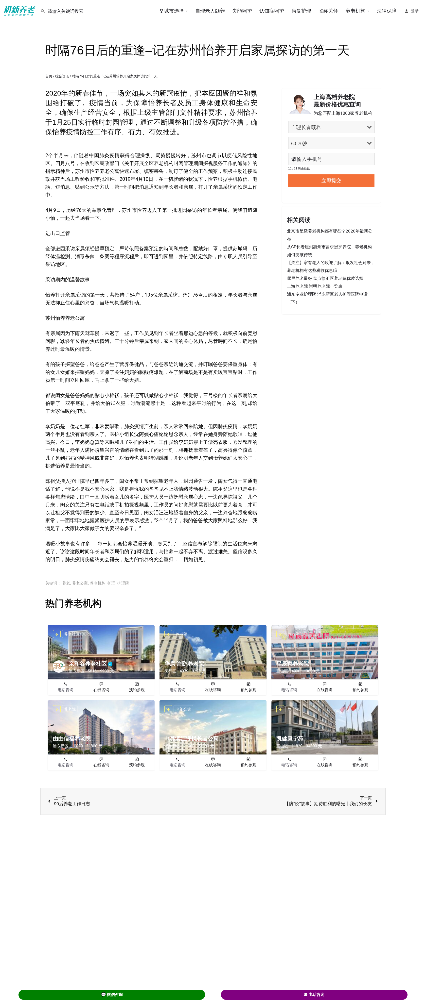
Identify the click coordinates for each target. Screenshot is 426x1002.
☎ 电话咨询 (314, 994)
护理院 (123, 583)
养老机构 (355, 11)
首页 (48, 76)
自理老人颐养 (210, 11)
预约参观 (137, 689)
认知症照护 (271, 11)
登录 (415, 11)
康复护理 (301, 11)
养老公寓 (80, 583)
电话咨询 (65, 689)
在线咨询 (101, 689)
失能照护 (242, 11)
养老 (66, 583)
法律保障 (387, 11)
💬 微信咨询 (112, 994)
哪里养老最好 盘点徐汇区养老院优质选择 (325, 278)
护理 (111, 583)
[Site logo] (20, 11)
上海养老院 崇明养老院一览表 (314, 286)
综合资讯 (62, 76)
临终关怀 (328, 11)
